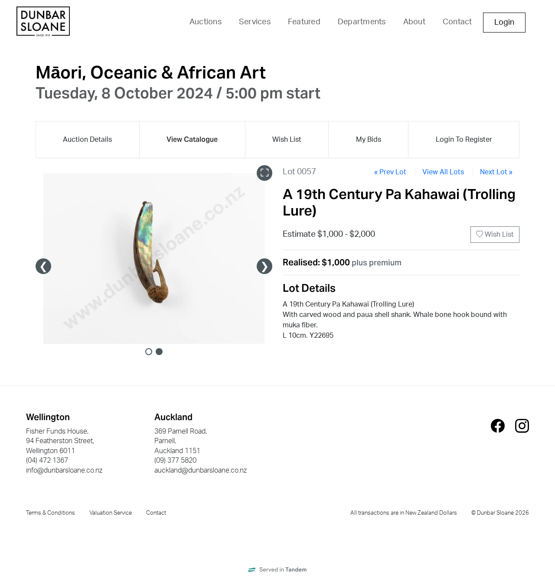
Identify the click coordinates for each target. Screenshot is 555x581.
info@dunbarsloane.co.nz (64, 470)
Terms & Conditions (50, 513)
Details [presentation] (87, 139)
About (414, 22)
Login (504, 22)
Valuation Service (110, 513)
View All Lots (443, 172)
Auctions (205, 22)
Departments (362, 22)
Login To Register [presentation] (464, 139)
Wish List (498, 234)
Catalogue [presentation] (192, 139)
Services (255, 22)
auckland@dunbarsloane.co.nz (200, 470)
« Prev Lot (390, 172)
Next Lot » (496, 172)
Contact (457, 22)
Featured (304, 22)
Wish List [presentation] (286, 139)
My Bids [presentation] (368, 139)
